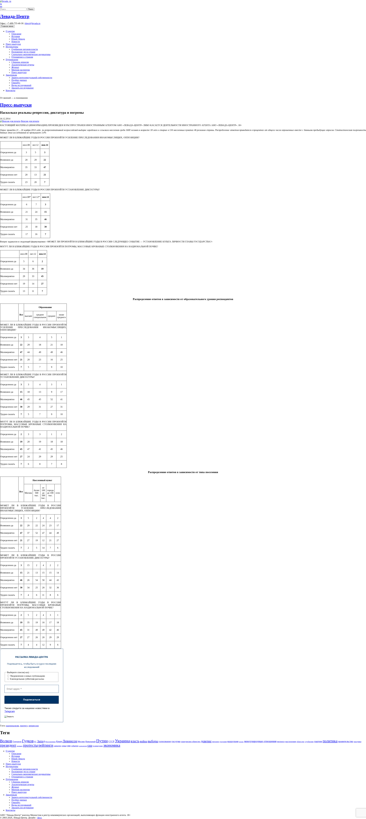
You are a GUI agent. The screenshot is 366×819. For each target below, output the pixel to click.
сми (69, 745)
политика (330, 741)
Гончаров (17, 741)
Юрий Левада (18, 39)
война (143, 741)
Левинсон (69, 741)
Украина (122, 740)
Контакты (10, 90)
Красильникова (50, 741)
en (1, 6)
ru (1, 4)
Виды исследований (21, 85)
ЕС (35, 742)
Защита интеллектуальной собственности (31, 77)
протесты (30, 745)
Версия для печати (30, 121)
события (74, 746)
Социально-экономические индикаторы (30, 54)
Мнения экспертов (20, 70)
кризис (241, 741)
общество (300, 741)
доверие (206, 741)
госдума (176, 741)
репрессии (34, 725)
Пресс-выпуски (13, 44)
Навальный (90, 741)
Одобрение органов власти (24, 49)
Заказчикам (11, 75)
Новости (15, 41)
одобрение (309, 741)
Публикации (12, 59)
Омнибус (15, 83)
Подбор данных (19, 80)
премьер (19, 746)
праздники (357, 742)
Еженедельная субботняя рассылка (27, 679)
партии (318, 741)
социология (83, 746)
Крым (59, 741)
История (15, 36)
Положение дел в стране (23, 52)
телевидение (98, 746)
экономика (111, 745)
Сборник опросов (20, 62)
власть (135, 741)
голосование (165, 741)
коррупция (232, 741)
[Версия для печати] (10, 121)
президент (8, 745)
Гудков (28, 741)
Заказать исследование (22, 88)
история (223, 741)
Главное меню (7, 26)
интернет (216, 742)
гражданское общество (190, 741)
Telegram (9, 711)
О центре (10, 31)
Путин (102, 740)
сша (89, 745)
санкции (57, 746)
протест (23, 725)
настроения (290, 741)
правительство (345, 741)
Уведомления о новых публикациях (27, 676)
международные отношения (260, 741)
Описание (16, 34)
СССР (111, 741)
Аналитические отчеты (22, 64)
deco (39, 817)
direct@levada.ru (32, 23)
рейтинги (45, 745)
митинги (281, 741)
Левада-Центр (14, 16)
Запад (41, 741)
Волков (6, 741)
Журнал (15, 67)
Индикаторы (12, 46)
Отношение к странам (22, 57)
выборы (153, 741)
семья (64, 746)
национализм (12, 725)
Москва (81, 741)
